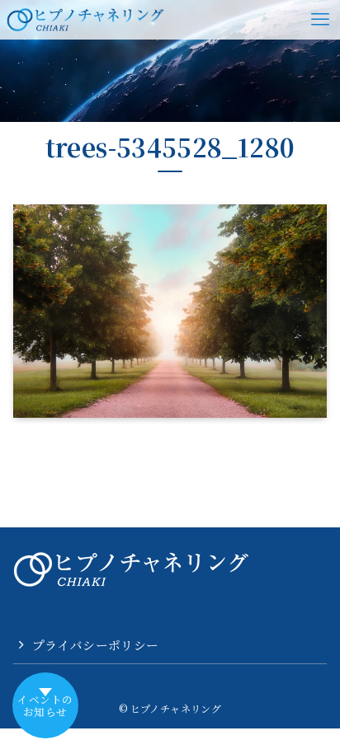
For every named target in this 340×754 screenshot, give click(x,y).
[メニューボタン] (320, 20)
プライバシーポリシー (95, 644)
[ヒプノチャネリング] (85, 20)
